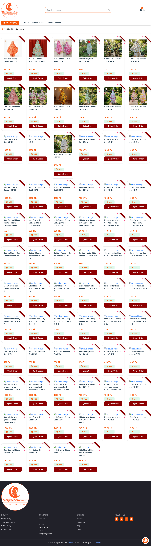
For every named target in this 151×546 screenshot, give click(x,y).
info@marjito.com (45, 534)
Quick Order (12, 78)
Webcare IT (99, 543)
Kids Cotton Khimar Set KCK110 (62, 107)
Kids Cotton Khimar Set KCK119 (62, 60)
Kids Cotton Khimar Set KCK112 (112, 107)
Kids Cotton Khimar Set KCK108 (12, 107)
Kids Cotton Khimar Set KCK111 (87, 107)
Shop (26, 23)
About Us (80, 518)
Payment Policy (6, 529)
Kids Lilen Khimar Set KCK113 (63, 155)
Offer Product (38, 23)
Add (10, 74)
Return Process (54, 23)
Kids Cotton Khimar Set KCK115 (137, 107)
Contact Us (81, 522)
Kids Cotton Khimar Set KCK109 (37, 107)
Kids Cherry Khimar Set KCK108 (87, 60)
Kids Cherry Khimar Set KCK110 (137, 60)
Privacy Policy (6, 518)
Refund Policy (6, 526)
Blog (78, 526)
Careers (79, 529)
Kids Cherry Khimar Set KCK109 (112, 60)
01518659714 (43, 527)
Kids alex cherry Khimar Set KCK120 (37, 60)
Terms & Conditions (8, 522)
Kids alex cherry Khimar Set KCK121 (11, 60)
